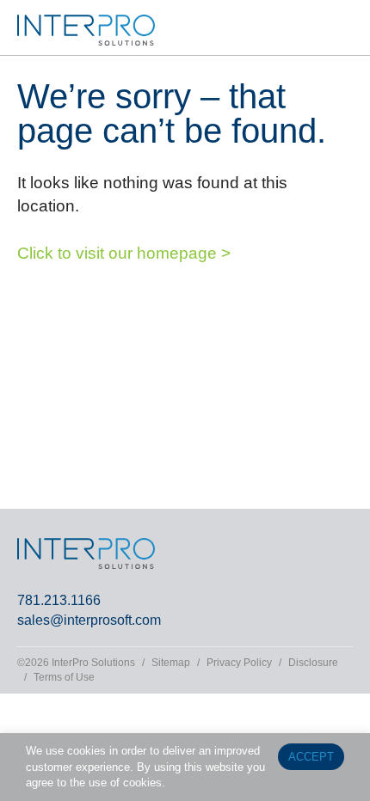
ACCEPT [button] (311, 756)
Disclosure (313, 663)
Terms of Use (64, 677)
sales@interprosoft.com (89, 620)
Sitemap (170, 663)
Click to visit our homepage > (124, 253)
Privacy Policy (239, 663)
